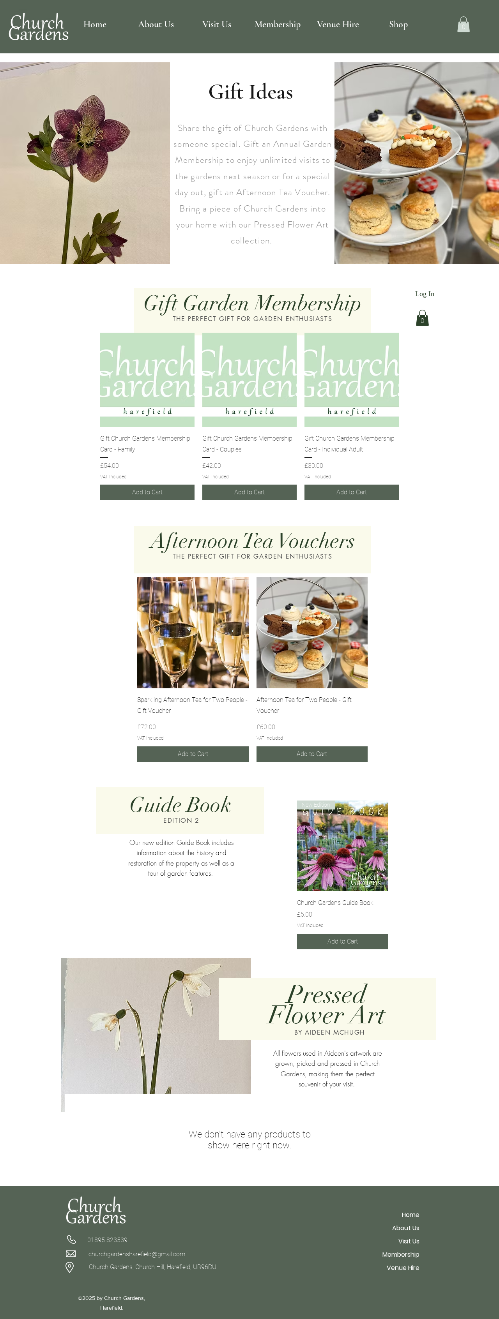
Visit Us (408, 1241)
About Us (405, 1228)
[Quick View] (147, 380)
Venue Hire (403, 1267)
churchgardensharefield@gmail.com (136, 1254)
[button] (463, 24)
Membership (400, 1254)
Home (410, 1214)
